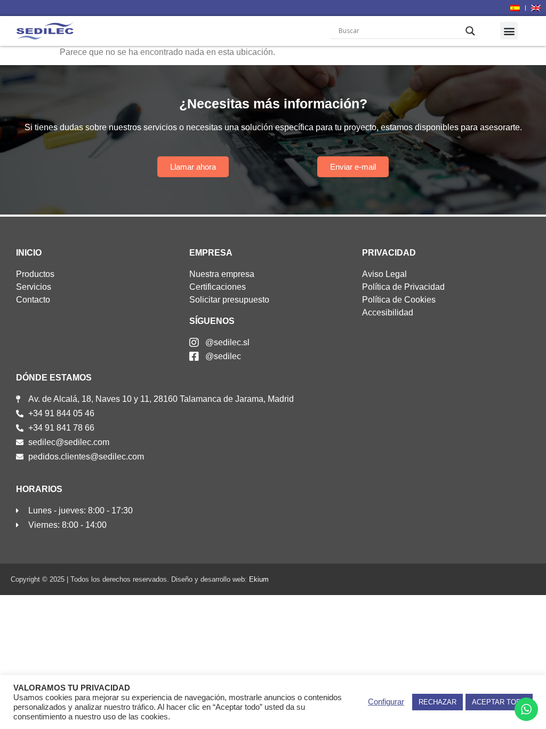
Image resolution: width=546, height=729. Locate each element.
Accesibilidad (387, 312)
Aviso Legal (384, 274)
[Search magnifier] (470, 30)
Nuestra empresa (221, 274)
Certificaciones (217, 286)
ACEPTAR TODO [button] (499, 702)
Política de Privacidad (403, 286)
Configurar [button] (386, 702)
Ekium (259, 579)
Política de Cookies (399, 299)
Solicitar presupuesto (229, 299)
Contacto (33, 299)
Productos (35, 274)
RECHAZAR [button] (437, 702)
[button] (509, 30)
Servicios (33, 286)
